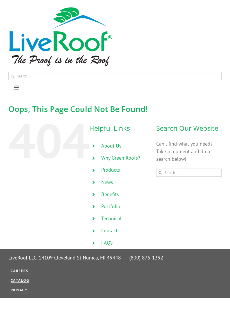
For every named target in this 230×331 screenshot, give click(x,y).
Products (110, 170)
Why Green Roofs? (120, 158)
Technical (111, 218)
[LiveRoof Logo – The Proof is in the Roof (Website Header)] (60, 8)
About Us (111, 145)
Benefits (110, 194)
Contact (109, 230)
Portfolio (110, 206)
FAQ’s (107, 243)
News (107, 182)
